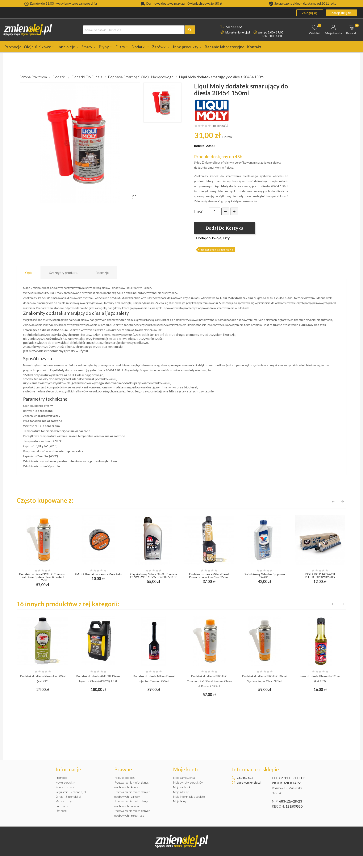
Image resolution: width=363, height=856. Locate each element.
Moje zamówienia (184, 777)
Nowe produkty (65, 782)
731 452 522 (233, 26)
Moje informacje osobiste (189, 796)
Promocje (61, 777)
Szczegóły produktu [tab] (63, 273)
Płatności (61, 810)
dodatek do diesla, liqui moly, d (216, 249)
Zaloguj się (309, 13)
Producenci (62, 806)
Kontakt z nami (65, 787)
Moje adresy (181, 792)
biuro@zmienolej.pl (237, 32)
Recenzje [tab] (102, 273)
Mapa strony (63, 801)
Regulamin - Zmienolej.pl (70, 792)
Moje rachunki (182, 787)
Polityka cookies (124, 777)
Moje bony (179, 801)
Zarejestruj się (341, 13)
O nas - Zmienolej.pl (68, 796)
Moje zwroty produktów (188, 782)
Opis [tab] (28, 273)
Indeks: (200, 146)
